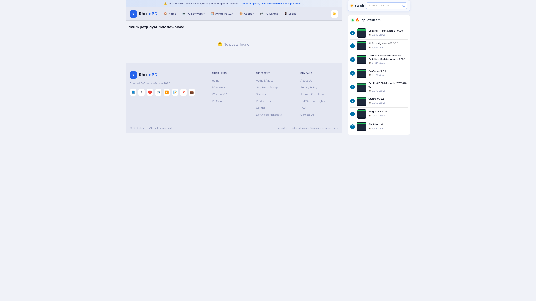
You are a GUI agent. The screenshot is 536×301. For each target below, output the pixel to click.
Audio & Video (264, 81)
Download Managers (269, 115)
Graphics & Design (267, 87)
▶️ (167, 92)
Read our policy (251, 3)
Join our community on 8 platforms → (283, 3)
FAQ (303, 108)
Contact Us (307, 115)
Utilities (260, 108)
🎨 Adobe (246, 14)
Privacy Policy (308, 87)
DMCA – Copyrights (312, 101)
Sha (144, 14)
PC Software (219, 87)
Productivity (263, 101)
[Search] (403, 5)
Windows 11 (220, 94)
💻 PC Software (193, 14)
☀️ (334, 13)
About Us (306, 81)
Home (215, 81)
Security (261, 94)
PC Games (218, 101)
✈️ (158, 92)
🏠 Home (170, 14)
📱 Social (290, 14)
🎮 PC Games (269, 14)
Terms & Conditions (312, 94)
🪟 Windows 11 (221, 14)
